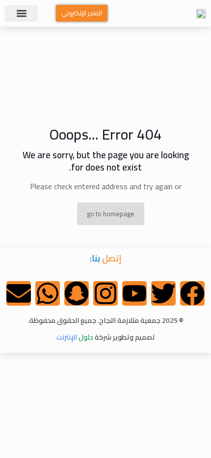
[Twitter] (163, 293)
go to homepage (110, 213)
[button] (21, 13)
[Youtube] (134, 293)
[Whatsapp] (47, 293)
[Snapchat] (76, 293)
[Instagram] (105, 293)
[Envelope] (18, 293)
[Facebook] (192, 293)
